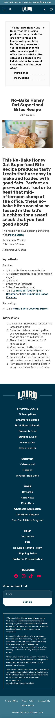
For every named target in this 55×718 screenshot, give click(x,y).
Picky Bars (27, 503)
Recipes (27, 470)
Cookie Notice (27, 705)
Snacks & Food (28, 431)
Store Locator (27, 448)
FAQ (27, 542)
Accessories (27, 442)
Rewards (27, 492)
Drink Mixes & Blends (27, 425)
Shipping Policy (27, 553)
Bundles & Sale (27, 436)
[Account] (44, 9)
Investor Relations (27, 475)
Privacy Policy (28, 701)
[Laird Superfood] (27, 395)
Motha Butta (16, 234)
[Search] (10, 9)
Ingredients (21, 72)
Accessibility (44, 701)
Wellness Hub (27, 464)
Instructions (21, 77)
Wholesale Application (27, 508)
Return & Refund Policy (27, 547)
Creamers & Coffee (27, 419)
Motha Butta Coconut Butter (30, 308)
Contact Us (27, 536)
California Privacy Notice (28, 559)
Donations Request (27, 514)
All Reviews (27, 497)
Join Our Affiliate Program (27, 520)
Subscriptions (27, 414)
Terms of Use (11, 701)
